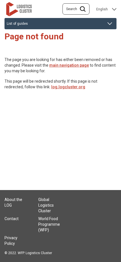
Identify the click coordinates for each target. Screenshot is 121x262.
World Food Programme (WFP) (49, 224)
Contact (12, 218)
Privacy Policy (11, 241)
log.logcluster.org (68, 87)
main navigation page (69, 65)
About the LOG (13, 202)
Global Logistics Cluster (46, 205)
